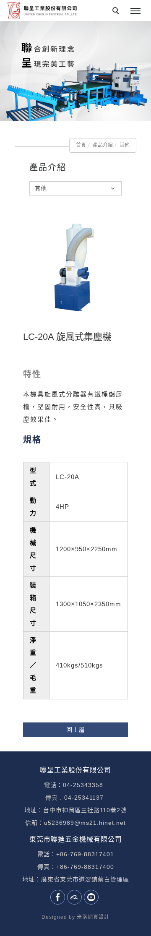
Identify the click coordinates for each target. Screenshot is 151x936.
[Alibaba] (75, 897)
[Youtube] (92, 897)
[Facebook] (58, 897)
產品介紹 (103, 145)
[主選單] (135, 11)
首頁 (81, 145)
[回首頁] (42, 10)
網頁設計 (98, 917)
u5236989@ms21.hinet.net (85, 822)
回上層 (75, 729)
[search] (117, 12)
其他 (125, 145)
